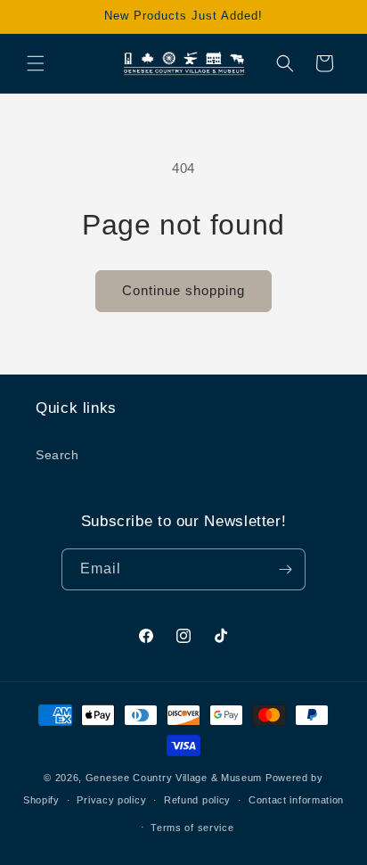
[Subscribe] (285, 569)
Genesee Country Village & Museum (174, 777)
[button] (35, 63)
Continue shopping (183, 290)
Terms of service (192, 827)
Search (57, 455)
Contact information (296, 800)
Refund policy (197, 800)
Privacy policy (111, 800)
